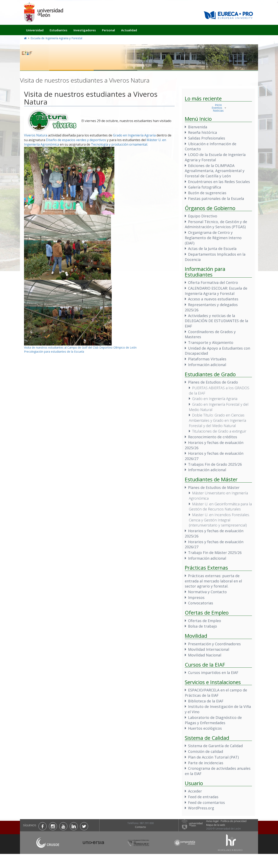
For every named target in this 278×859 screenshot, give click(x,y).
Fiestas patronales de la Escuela (216, 198)
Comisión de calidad (205, 751)
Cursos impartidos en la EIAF (213, 672)
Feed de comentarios (206, 802)
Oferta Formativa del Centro (213, 282)
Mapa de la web (215, 825)
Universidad (35, 30)
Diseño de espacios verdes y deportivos (76, 140)
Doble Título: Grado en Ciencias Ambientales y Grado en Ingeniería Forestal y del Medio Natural (217, 420)
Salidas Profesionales (206, 138)
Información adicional (207, 364)
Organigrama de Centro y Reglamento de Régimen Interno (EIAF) (213, 237)
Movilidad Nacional (204, 655)
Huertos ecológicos (205, 728)
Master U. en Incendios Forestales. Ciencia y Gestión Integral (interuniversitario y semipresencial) (219, 520)
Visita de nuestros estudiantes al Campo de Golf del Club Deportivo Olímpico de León (80, 347)
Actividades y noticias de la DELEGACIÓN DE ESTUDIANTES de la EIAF (216, 320)
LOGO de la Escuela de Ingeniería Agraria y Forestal (215, 157)
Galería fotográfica (204, 187)
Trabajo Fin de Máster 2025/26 (215, 552)
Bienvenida (197, 126)
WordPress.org (201, 808)
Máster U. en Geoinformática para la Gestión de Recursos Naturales (220, 506)
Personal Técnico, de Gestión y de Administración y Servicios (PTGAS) (216, 224)
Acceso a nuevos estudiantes (213, 299)
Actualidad (129, 30)
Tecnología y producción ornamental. (119, 144)
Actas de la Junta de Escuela (212, 248)
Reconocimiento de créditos (212, 436)
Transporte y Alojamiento (210, 342)
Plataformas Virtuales (207, 358)
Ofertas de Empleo (204, 620)
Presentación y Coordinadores (214, 643)
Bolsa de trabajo (202, 626)
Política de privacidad (233, 821)
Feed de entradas (203, 796)
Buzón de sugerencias (207, 192)
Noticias (218, 110)
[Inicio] (43, 12)
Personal (108, 30)
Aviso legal (212, 821)
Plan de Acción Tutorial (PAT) (213, 757)
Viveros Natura (35, 135)
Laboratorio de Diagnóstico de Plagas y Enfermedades (213, 720)
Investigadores (84, 30)
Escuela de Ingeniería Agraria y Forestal (56, 38)
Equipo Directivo (202, 216)
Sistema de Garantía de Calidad (215, 745)
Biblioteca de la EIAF (205, 701)
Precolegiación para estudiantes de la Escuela (54, 351)
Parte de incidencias (205, 762)
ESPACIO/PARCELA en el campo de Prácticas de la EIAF (216, 693)
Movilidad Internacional (208, 649)
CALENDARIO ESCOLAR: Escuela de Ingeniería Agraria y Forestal (216, 291)
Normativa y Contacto (207, 591)
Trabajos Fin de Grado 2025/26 (215, 464)
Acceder (195, 791)
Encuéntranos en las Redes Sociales (219, 181)
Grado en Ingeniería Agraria (134, 135)
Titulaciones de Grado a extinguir (219, 431)
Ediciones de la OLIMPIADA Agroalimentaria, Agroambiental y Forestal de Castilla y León (214, 170)
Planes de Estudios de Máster (214, 487)
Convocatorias (200, 603)
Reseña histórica (202, 132)
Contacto (140, 827)
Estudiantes (58, 30)
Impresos (196, 597)
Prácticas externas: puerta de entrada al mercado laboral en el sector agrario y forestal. (213, 581)
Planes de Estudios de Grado (213, 382)
